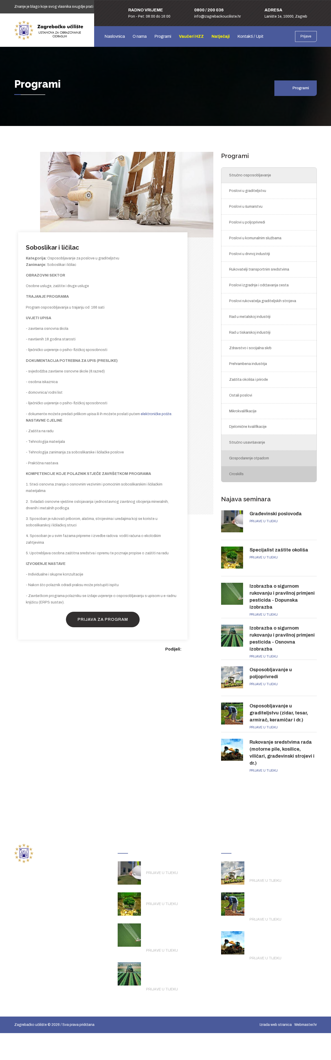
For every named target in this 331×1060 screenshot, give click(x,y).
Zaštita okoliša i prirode (248, 380)
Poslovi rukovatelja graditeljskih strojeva (262, 301)
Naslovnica (114, 36)
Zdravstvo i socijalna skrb (250, 348)
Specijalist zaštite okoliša (279, 550)
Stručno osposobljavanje (250, 175)
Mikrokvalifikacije (243, 411)
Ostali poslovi (240, 395)
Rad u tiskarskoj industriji (249, 332)
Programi (162, 36)
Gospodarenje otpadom (249, 458)
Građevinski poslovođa (276, 513)
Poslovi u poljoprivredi (247, 222)
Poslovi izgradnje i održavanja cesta (259, 285)
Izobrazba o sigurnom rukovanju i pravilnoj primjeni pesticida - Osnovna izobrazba (178, 972)
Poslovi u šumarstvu (245, 206)
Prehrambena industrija (248, 364)
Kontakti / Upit (250, 36)
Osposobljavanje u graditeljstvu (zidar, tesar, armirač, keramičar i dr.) (279, 712)
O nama (140, 36)
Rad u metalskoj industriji (249, 317)
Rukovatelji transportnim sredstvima (259, 269)
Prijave (305, 36)
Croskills (236, 474)
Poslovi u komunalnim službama (255, 238)
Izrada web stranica (276, 1025)
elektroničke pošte (156, 414)
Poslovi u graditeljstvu (247, 191)
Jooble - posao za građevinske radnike (47, 962)
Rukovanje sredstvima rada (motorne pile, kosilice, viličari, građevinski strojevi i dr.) (282, 941)
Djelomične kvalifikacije (248, 427)
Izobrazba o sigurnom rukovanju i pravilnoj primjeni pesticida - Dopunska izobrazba (179, 933)
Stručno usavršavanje (247, 442)
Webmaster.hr (305, 1025)
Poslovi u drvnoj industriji (249, 254)
